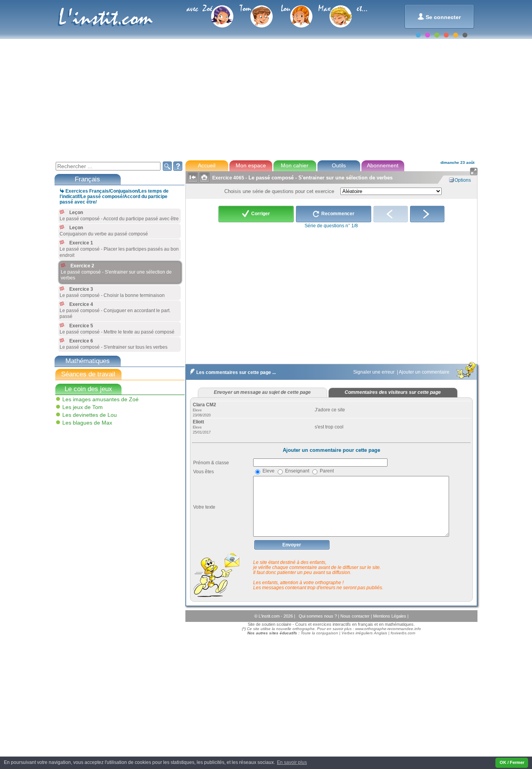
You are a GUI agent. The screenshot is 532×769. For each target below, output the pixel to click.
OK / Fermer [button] (512, 762)
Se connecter (439, 16)
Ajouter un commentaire (425, 372)
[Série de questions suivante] (427, 214)
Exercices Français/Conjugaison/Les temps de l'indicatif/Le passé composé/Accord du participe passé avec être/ (114, 196)
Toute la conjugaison (319, 633)
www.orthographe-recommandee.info (388, 629)
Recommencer (337, 214)
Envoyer (291, 545)
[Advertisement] (265, 98)
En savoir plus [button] (292, 762)
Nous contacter (355, 616)
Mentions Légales (390, 616)
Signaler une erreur (374, 372)
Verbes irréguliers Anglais (364, 633)
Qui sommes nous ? (318, 616)
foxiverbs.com (403, 633)
